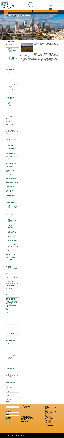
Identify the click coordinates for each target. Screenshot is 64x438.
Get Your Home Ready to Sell (12, 52)
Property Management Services (10, 111)
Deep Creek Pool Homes (9, 183)
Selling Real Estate (9, 48)
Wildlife (9, 87)
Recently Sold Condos (11, 142)
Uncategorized (8, 116)
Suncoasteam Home (24, 405)
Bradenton (9, 71)
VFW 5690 (9, 86)
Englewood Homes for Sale (10, 195)
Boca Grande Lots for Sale (10, 202)
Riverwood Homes (9, 161)
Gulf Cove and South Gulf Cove (11, 273)
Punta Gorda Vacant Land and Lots (11, 167)
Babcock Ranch (10, 70)
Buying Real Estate (10, 98)
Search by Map (8, 121)
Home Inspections (10, 51)
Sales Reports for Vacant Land (13, 58)
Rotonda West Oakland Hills (10, 284)
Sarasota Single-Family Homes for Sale (12, 217)
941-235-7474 (32, 4)
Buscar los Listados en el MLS (10, 124)
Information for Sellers (11, 49)
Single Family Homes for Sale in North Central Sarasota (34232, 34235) (13, 222)
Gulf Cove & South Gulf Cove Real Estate (12, 157)
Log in (24, 434)
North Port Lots (8, 133)
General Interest (8, 89)
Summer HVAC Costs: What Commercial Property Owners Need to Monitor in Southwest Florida (12, 302)
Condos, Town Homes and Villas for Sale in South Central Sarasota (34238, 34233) (13, 250)
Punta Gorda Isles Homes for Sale (11, 169)
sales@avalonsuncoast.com (52, 407)
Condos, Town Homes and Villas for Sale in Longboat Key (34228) (12, 238)
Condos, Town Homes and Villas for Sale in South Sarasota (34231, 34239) (13, 252)
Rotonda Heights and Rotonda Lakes (11, 291)
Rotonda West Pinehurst (10, 288)
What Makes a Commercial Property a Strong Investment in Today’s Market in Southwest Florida (12, 312)
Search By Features (9, 120)
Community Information (9, 69)
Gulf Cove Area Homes (11, 158)
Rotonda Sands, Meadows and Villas (11, 294)
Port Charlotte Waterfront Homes (11, 148)
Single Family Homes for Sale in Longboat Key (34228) (12, 221)
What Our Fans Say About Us (26, 412)
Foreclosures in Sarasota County (11, 257)
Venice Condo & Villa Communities (12, 268)
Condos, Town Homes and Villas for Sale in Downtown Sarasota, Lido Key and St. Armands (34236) (13, 236)
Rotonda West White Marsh (10, 289)
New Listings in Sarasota (10, 215)
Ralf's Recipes (9, 95)
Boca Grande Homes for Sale (10, 199)
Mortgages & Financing (12, 99)
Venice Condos (8, 266)
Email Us (32, 6)
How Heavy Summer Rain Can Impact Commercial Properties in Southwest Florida (11, 299)
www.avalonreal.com (48, 428)
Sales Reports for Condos (12, 57)
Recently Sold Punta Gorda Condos (11, 178)
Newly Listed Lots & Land (11, 137)
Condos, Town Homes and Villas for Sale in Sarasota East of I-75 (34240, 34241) (13, 246)
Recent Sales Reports (25, 408)
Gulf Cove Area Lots (10, 159)
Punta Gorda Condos (9, 166)
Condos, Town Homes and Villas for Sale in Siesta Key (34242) (12, 248)
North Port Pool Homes (11, 130)
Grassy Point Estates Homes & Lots (11, 156)
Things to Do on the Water (12, 84)
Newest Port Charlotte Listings (10, 153)
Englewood (9, 72)
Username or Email (8, 396)
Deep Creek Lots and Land (10, 186)
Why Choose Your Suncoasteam (12, 50)
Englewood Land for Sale (10, 198)
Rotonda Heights (10, 292)
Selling (8, 103)
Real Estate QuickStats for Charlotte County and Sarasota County (13, 54)
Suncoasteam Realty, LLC (17, 435)
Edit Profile (27, 434)
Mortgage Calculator (24, 407)
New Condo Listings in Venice (12, 267)
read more (25, 419)
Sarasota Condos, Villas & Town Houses (12, 234)
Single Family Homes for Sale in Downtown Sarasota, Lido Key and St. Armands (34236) (13, 219)
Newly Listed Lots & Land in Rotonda (13, 207)
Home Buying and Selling (10, 97)
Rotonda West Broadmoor (10, 281)
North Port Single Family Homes (11, 129)
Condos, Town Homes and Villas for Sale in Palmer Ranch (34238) (12, 244)
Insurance (10, 364)
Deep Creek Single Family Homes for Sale (12, 182)
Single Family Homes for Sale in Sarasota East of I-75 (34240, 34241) (13, 227)
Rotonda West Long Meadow (10, 282)
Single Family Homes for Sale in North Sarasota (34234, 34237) (13, 224)
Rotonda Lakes (10, 293)
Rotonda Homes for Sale (9, 190)
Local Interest (9, 73)
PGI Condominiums (9, 174)
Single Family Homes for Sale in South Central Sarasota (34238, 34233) (13, 231)
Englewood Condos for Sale (10, 196)
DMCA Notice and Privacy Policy (49, 431)
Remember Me (9, 399)
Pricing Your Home (10, 53)
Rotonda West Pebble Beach (10, 285)
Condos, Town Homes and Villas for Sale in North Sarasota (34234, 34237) (13, 242)
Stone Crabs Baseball (12, 82)
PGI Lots (7, 175)
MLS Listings (8, 105)
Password (7, 397)
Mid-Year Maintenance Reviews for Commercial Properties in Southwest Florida (11, 305)
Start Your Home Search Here (26, 406)
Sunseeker (10, 83)
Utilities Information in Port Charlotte (11, 277)
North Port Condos (9, 132)
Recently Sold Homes (10, 141)
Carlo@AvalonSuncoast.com (11, 44)
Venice (8, 85)
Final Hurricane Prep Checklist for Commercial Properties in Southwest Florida (11, 308)
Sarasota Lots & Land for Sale (10, 254)
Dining (10, 81)
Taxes (9, 94)
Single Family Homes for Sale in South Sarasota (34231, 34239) (13, 233)
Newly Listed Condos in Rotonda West (13, 206)
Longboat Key (9, 74)
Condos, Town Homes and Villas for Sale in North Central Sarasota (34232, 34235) (13, 240)
